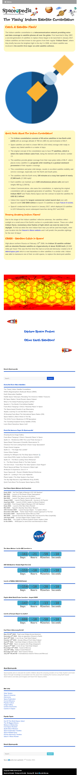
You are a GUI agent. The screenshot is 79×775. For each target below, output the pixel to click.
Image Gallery (8, 705)
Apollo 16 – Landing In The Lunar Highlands (18, 474)
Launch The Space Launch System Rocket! (26, 498)
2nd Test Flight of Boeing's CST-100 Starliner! (27, 492)
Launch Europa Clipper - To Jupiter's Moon (33, 510)
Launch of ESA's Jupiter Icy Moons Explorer (30, 502)
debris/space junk (12, 251)
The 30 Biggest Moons (11, 723)
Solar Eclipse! (32, 638)
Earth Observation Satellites (13, 394)
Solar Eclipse (22, 642)
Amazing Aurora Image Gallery (14, 435)
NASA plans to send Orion (23, 521)
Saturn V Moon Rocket (11, 736)
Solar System (8, 693)
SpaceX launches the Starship (22, 515)
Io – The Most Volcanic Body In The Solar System (20, 462)
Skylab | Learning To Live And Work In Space (18, 411)
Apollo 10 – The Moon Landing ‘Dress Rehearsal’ (20, 459)
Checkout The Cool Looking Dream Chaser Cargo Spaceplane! (24, 444)
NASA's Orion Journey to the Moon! (23, 496)
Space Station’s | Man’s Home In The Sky (17, 416)
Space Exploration (10, 699)
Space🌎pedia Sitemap (41, 773)
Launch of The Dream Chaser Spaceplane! (26, 494)
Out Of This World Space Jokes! (14, 721)
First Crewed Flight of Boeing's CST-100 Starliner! (28, 504)
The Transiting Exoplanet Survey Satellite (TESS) (20, 421)
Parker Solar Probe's (27, 512)
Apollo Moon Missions (11, 729)
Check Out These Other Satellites (14, 385)
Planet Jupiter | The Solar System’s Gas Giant (19, 477)
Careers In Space (9, 708)
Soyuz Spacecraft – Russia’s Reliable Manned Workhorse (22, 472)
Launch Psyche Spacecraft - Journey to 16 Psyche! (31, 500)
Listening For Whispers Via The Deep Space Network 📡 (22, 454)
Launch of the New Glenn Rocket (24, 506)
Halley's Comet (20, 650)
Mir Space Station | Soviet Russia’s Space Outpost (20, 399)
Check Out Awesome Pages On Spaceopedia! (18, 430)
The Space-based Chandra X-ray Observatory (19, 409)
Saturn (16, 644)
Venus (31, 651)
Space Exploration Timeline (12, 730)
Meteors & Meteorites (11, 725)
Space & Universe (9, 695)
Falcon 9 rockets (66, 203)
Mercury (28, 648)
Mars (19, 636)
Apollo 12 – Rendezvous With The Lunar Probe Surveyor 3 (23, 440)
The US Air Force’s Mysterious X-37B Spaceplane (20, 419)
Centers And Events (10, 706)
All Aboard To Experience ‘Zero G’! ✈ (16, 469)
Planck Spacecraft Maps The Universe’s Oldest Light (21, 467)
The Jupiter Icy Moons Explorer (23, 519)
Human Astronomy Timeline (13, 734)
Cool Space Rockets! (10, 727)
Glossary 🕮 (30, 773)
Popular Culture (9, 703)
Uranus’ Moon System (11, 452)
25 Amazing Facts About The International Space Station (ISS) (24, 414)
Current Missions (9, 701)
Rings (31, 644)
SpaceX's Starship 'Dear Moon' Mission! (25, 508)
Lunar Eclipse (25, 634)
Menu (9, 2)
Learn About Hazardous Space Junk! (16, 424)
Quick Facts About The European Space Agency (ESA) (21, 482)
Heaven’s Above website (31, 230)
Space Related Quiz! (10, 732)
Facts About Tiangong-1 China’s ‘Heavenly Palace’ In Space (23, 406)
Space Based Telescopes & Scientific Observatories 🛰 (21, 442)
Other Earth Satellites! (39, 340)
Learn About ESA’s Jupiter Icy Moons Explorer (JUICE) (21, 457)
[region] (39, 292)
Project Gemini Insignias (12, 447)
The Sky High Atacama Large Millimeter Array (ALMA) (21, 479)
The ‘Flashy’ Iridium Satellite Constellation (17, 389)
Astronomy (7, 697)
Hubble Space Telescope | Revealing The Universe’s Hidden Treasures (27, 397)
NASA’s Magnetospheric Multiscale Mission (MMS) (20, 392)
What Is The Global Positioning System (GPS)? (19, 402)
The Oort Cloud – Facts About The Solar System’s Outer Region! (25, 464)
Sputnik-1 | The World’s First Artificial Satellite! (19, 404)
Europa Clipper (21, 517)
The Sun (50, 512)
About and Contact (9, 773)
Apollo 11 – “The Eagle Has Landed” (15, 449)
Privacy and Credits (20, 773)
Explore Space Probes (39, 331)
